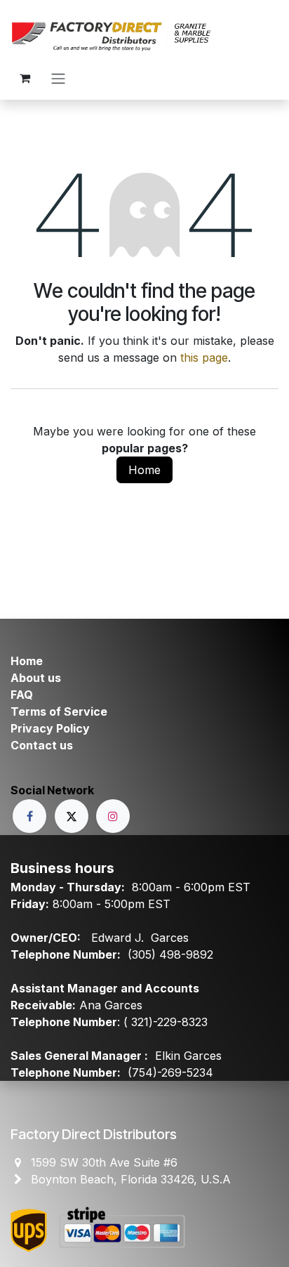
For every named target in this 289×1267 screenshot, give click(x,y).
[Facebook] (29, 816)
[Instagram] (113, 816)
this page (204, 357)
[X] (71, 816)
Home (144, 470)
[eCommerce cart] (25, 78)
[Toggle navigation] (58, 78)
